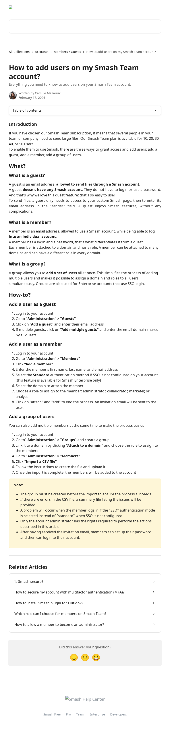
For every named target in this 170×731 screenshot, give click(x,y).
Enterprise (97, 714)
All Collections (19, 52)
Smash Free (52, 714)
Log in (21, 313)
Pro (68, 714)
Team (80, 714)
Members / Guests (67, 52)
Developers (118, 714)
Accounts (41, 52)
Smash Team (98, 138)
